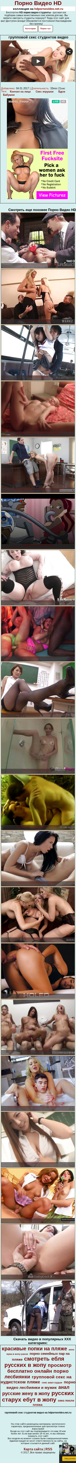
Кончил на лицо (20, 91)
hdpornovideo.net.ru (48, 8)
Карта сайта (33, 1449)
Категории (30, 28)
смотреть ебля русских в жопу (34, 1362)
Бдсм (61, 91)
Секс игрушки (45, 91)
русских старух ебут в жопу (38, 1396)
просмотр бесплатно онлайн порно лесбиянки (38, 1370)
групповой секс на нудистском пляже (36, 1379)
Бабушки (9, 94)
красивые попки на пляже (34, 1348)
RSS (48, 1449)
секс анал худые (52, 1382)
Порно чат (45, 28)
